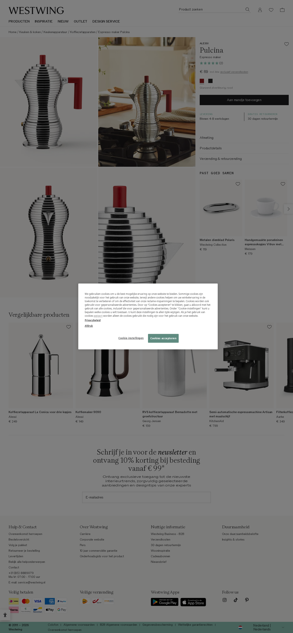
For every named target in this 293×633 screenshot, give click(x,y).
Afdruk (89, 325)
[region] (148, 316)
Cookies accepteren (163, 338)
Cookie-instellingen (131, 338)
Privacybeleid (93, 320)
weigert (98, 316)
